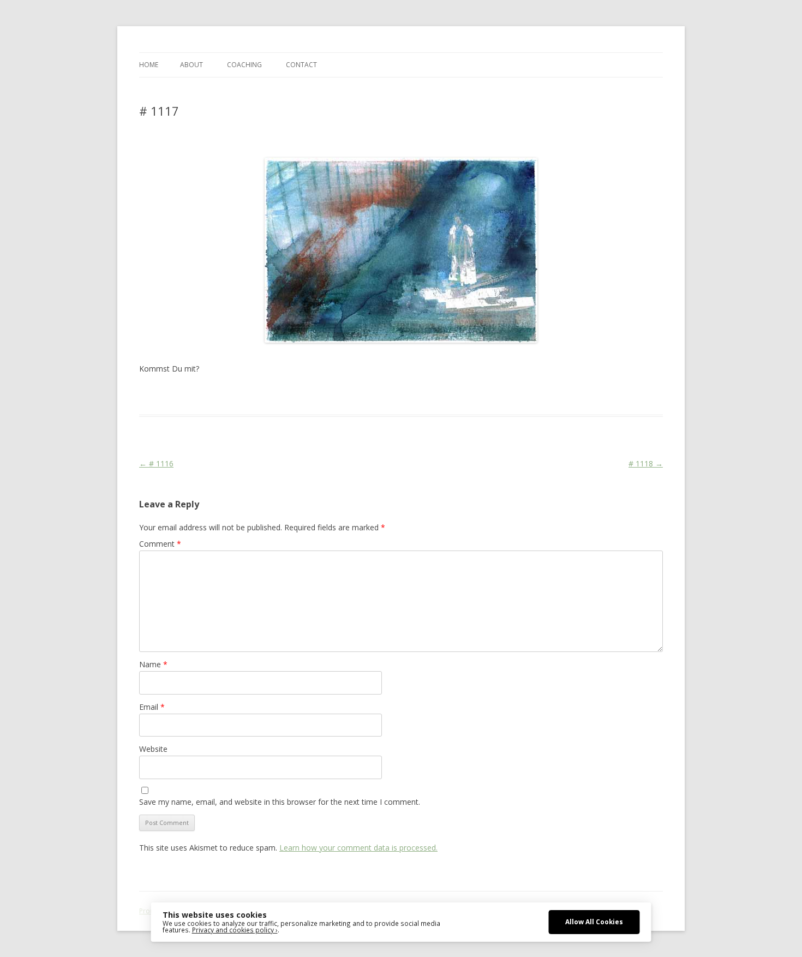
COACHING (244, 64)
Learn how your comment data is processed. (358, 847)
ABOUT (191, 64)
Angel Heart (310, 395)
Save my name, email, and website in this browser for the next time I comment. (279, 802)
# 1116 (156, 463)
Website (153, 749)
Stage (342, 395)
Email (152, 707)
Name (153, 664)
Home (148, 64)
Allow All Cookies (594, 921)
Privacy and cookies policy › (235, 929)
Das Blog (236, 395)
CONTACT (301, 64)
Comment (160, 544)
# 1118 (646, 463)
